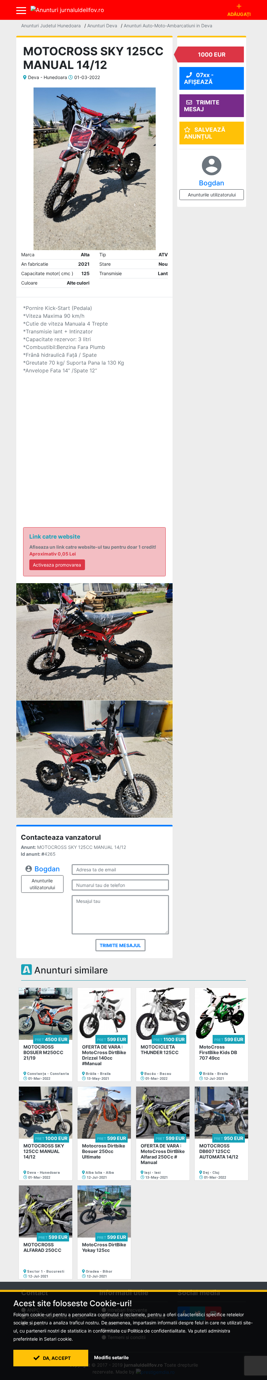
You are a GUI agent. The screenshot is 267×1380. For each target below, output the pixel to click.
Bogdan (47, 869)
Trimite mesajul (120, 945)
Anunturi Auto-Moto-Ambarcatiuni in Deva (168, 25)
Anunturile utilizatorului (42, 884)
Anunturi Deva (102, 25)
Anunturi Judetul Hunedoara (51, 25)
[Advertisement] (94, 440)
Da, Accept (56, 1358)
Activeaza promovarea (57, 565)
